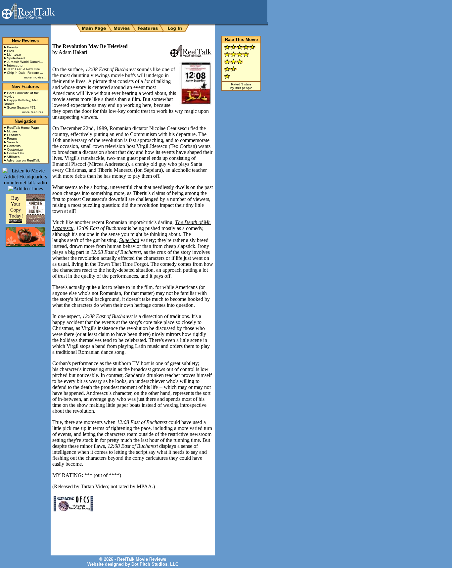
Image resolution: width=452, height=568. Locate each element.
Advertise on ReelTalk (23, 160)
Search (12, 142)
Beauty (12, 47)
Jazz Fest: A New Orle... (25, 69)
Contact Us (15, 153)
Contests (14, 146)
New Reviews (25, 40)
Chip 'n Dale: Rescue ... (25, 72)
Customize (15, 149)
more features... (34, 112)
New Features (25, 86)
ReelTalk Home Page (23, 127)
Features (14, 135)
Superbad (129, 240)
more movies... (35, 77)
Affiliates (13, 157)
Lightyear (14, 54)
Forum (12, 138)
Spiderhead (16, 58)
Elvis (10, 51)
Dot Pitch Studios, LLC (154, 564)
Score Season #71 (21, 107)
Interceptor (15, 65)
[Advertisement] (129, 529)
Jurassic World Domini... (25, 62)
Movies (12, 131)
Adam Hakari (73, 52)
